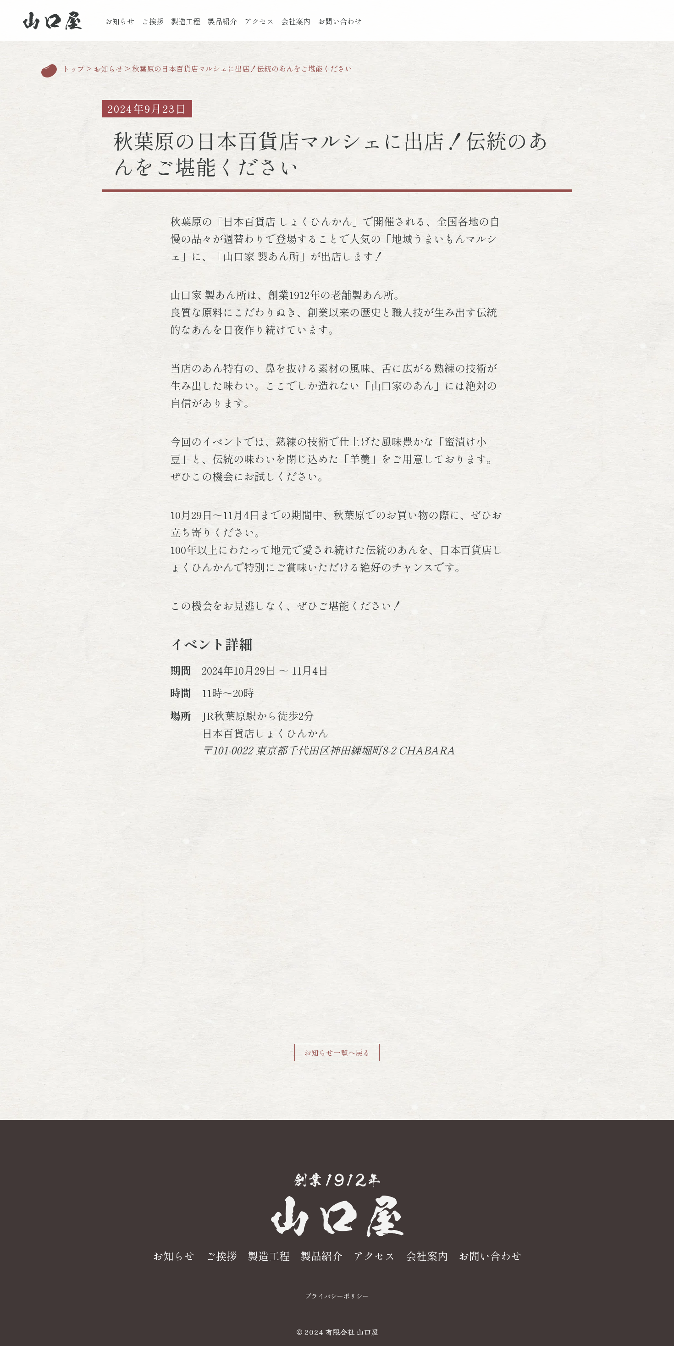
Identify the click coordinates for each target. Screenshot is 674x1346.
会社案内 (295, 21)
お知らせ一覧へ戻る (337, 1052)
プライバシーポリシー (337, 1296)
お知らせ (119, 21)
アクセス (259, 21)
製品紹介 (222, 21)
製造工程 (185, 21)
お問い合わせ (340, 21)
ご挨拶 (153, 21)
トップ (73, 69)
